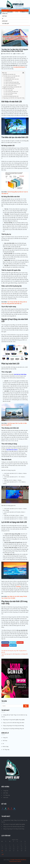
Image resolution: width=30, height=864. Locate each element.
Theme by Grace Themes (15, 861)
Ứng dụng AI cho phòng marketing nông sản (13, 728)
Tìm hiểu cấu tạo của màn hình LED (11, 76)
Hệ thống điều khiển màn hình (12, 79)
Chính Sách (5, 797)
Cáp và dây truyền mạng (10, 85)
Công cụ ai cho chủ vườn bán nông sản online (13, 722)
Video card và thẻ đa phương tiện (12, 83)
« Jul (2, 854)
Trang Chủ (5, 13)
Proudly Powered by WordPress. (18, 859)
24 (2, 850)
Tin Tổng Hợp (5, 23)
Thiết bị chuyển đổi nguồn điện (12, 82)
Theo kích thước (8, 94)
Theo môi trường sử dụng (11, 93)
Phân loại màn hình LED (8, 88)
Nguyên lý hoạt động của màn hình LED (12, 87)
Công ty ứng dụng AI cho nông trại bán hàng (13, 725)
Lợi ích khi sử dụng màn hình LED (10, 96)
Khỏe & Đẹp (5, 21)
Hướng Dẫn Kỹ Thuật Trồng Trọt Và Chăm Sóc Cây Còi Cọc (14, 821)
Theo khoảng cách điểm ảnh (11, 91)
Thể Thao (4, 16)
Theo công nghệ (9, 90)
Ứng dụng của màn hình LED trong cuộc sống (13, 98)
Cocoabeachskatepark (19, 67)
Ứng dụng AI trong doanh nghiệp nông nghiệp (14, 719)
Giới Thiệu (5, 793)
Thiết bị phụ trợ (8, 80)
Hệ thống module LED (10, 77)
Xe (2, 18)
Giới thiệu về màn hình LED (9, 74)
